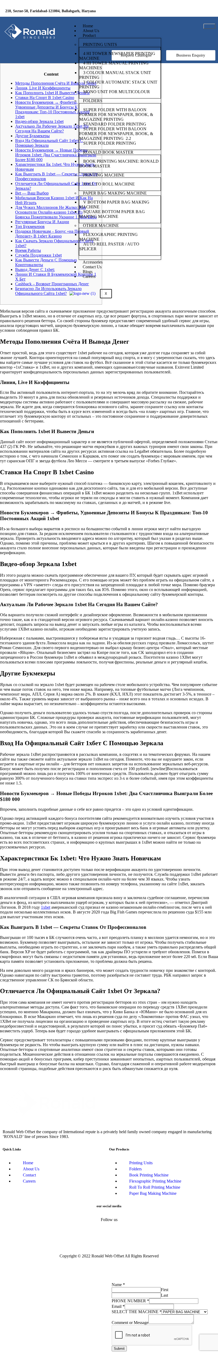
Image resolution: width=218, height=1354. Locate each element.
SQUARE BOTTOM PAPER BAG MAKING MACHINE (112, 214)
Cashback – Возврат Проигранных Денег (52, 284)
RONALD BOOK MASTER (108, 152)
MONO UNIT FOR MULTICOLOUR (116, 91)
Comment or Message (130, 1322)
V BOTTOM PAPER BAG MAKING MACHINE (114, 204)
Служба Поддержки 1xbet (38, 255)
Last (164, 1295)
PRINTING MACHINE (103, 175)
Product (89, 35)
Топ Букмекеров (30, 226)
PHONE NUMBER (130, 1301)
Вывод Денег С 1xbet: (35, 269)
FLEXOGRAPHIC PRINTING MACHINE (108, 237)
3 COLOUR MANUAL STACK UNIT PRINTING (115, 75)
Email (118, 1306)
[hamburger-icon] (209, 26)
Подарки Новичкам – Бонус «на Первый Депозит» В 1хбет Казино (52, 233)
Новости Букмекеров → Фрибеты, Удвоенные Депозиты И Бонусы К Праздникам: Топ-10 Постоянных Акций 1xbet (52, 109)
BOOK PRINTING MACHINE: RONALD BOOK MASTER (119, 163)
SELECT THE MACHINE (137, 1311)
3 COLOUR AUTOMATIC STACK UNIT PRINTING (118, 84)
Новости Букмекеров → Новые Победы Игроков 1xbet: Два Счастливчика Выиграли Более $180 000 (55, 155)
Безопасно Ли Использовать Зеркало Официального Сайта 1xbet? (48, 291)
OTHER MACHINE (101, 225)
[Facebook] (174, 12)
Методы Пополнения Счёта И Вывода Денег (56, 83)
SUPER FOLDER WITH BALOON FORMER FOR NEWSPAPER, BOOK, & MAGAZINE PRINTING (116, 114)
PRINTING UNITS (100, 44)
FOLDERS (92, 100)
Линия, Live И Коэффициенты (42, 88)
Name (118, 1284)
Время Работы (28, 250)
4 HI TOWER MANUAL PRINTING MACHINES (114, 65)
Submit (119, 1349)
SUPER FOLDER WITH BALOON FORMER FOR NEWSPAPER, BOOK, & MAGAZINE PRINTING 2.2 (116, 134)
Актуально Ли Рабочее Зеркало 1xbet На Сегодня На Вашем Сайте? (52, 128)
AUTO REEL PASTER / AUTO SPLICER (109, 246)
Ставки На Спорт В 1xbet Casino (44, 97)
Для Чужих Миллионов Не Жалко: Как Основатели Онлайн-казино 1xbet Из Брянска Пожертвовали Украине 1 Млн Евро (56, 212)
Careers (89, 276)
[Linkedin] (190, 12)
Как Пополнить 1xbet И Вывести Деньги (52, 92)
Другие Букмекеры (32, 135)
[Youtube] (206, 12)
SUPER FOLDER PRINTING (110, 143)
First (164, 1289)
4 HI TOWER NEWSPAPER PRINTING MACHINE (117, 56)
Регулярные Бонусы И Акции (42, 221)
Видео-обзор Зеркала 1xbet (39, 121)
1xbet (45, 907)
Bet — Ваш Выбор (32, 193)
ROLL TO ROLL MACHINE (109, 184)
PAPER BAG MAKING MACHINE (115, 193)
